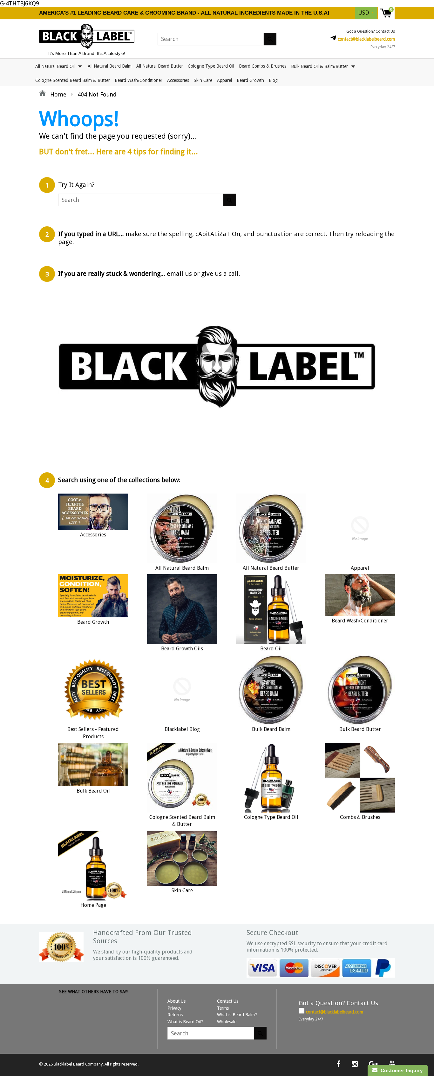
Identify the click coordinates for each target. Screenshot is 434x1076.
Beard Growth (250, 80)
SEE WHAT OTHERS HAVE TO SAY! (93, 991)
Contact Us (227, 1001)
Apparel (224, 80)
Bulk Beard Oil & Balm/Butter (320, 66)
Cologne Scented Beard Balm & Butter (72, 80)
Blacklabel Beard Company (78, 1064)
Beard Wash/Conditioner (138, 80)
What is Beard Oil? (185, 1021)
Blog (273, 80)
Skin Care (203, 80)
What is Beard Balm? (237, 1014)
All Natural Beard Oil (55, 66)
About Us (176, 1001)
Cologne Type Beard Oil (211, 66)
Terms (223, 1008)
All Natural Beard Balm (110, 66)
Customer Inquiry (400, 1070)
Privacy (174, 1008)
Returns (175, 1014)
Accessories (178, 80)
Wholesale (226, 1021)
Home (57, 94)
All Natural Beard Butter (159, 66)
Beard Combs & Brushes (262, 66)
